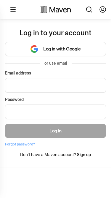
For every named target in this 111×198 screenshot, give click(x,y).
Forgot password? (20, 144)
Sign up (84, 154)
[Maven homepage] (55, 9)
